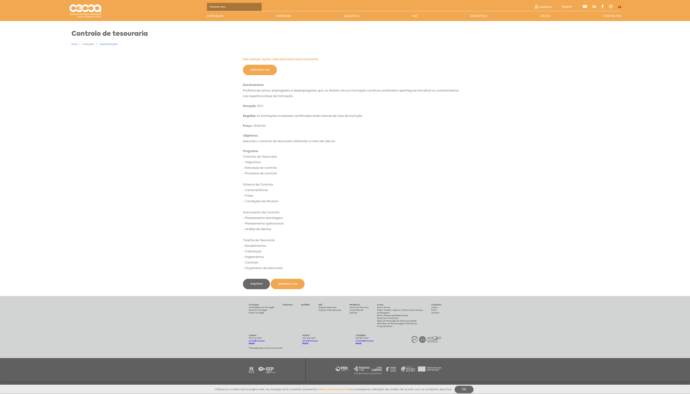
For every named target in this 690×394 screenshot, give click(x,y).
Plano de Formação (258, 310)
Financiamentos (384, 326)
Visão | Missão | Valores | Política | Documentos (400, 310)
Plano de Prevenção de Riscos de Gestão (397, 320)
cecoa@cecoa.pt (257, 340)
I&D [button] (415, 16)
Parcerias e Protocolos (388, 318)
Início (74, 44)
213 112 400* (255, 338)
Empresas (284, 16)
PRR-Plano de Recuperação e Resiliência (397, 323)
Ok (464, 389)
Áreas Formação (109, 44)
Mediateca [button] (479, 16)
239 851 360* (362, 338)
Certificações (383, 312)
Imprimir (256, 284)
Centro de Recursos (359, 307)
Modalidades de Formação (261, 307)
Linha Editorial (356, 310)
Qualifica (351, 16)
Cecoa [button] (545, 16)
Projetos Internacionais (329, 310)
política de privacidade (332, 389)
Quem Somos (383, 307)
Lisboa (434, 307)
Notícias (353, 312)
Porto (433, 310)
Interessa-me (260, 69)
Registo (567, 6)
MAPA (252, 343)
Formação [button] (215, 16)
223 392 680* (309, 338)
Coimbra (435, 312)
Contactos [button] (612, 16)
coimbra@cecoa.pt (365, 340)
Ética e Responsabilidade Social (392, 315)
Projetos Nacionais (327, 307)
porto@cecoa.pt (310, 340)
